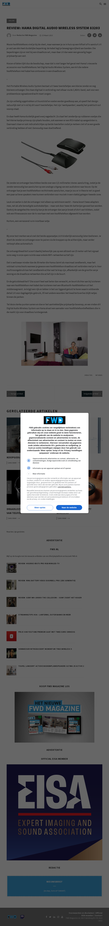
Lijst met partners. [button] (64, 487)
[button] (54, 474)
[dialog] (54, 463)
